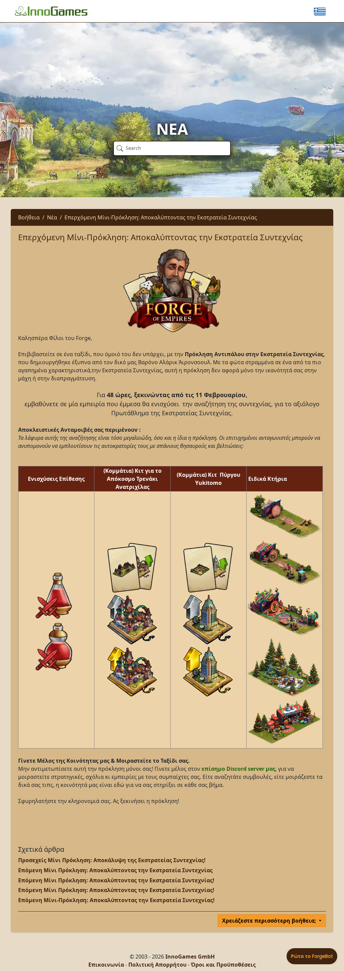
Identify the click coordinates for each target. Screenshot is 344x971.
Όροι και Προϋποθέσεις (223, 964)
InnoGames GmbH (190, 956)
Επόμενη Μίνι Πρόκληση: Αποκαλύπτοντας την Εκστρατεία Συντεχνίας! (116, 880)
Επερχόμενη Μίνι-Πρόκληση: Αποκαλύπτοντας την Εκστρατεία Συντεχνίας (160, 217)
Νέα (52, 217)
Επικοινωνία (106, 964)
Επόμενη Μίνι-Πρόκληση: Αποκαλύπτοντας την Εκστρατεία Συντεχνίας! (116, 900)
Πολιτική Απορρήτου (157, 964)
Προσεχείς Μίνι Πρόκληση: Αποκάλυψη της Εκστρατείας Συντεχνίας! (112, 860)
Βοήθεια (29, 217)
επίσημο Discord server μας (237, 768)
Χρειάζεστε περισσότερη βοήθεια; (269, 920)
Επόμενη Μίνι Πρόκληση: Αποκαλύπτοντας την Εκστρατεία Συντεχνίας (115, 870)
